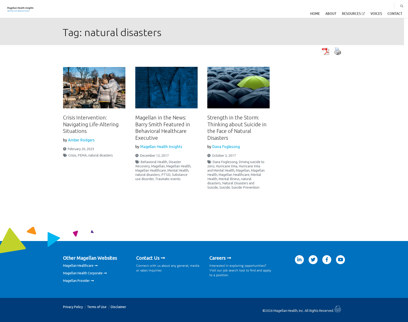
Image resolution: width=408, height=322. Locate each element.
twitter (313, 259)
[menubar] (356, 15)
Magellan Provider (76, 281)
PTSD (165, 175)
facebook (326, 259)
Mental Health (177, 170)
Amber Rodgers (81, 140)
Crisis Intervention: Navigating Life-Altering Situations (91, 124)
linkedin (299, 259)
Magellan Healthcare (150, 170)
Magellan (158, 166)
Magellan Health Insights (161, 146)
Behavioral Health (153, 162)
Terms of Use (96, 307)
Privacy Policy (73, 307)
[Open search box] (401, 6)
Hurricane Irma (226, 166)
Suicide (224, 187)
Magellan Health (178, 166)
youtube (340, 259)
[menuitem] (315, 14)
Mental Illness (229, 179)
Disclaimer (118, 307)
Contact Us (148, 258)
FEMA (82, 155)
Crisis (72, 155)
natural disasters (100, 155)
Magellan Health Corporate (83, 273)
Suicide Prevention (245, 187)
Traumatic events (168, 179)
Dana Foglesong (226, 146)
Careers (217, 258)
